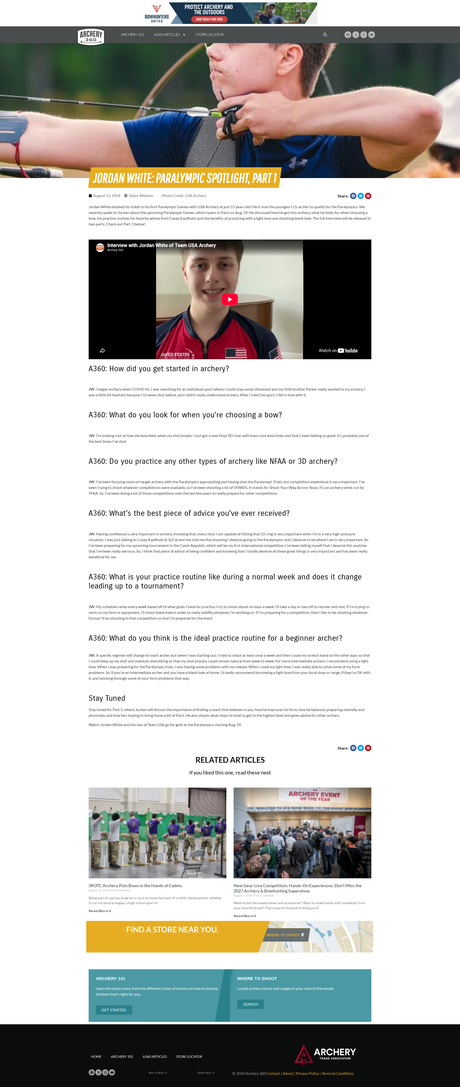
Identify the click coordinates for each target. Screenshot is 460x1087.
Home (96, 1056)
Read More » (100, 911)
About (288, 1073)
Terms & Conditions (338, 1073)
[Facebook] (348, 34)
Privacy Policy (307, 1073)
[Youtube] (371, 34)
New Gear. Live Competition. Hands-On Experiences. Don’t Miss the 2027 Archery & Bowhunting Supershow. (298, 888)
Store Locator (210, 34)
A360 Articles (167, 34)
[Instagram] (363, 34)
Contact (273, 1073)
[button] (325, 35)
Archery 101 (132, 34)
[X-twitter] (355, 34)
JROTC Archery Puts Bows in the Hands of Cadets (135, 885)
